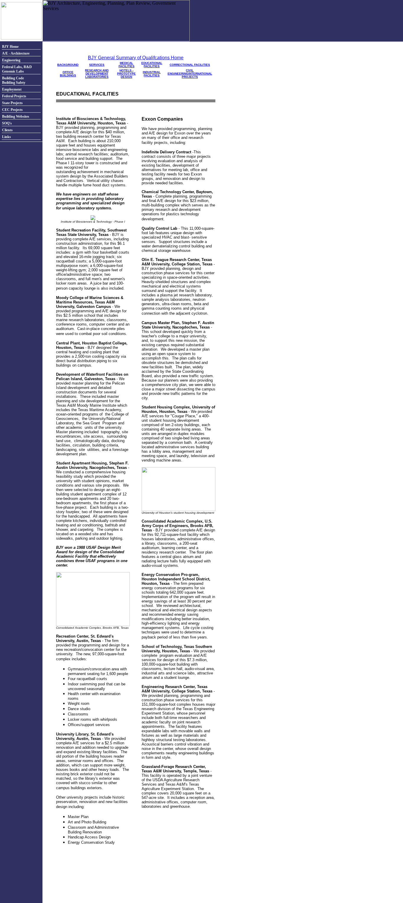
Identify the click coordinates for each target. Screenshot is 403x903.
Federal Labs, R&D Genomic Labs (17, 69)
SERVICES (96, 64)
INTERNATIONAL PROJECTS (197, 75)
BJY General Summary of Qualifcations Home (136, 57)
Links (6, 137)
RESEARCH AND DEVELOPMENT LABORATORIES (97, 73)
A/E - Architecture (16, 53)
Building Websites (15, 116)
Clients (7, 130)
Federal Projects (14, 96)
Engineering (11, 60)
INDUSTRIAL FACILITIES (151, 73)
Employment (12, 89)
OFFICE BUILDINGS (68, 73)
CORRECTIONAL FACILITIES (190, 64)
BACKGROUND (67, 64)
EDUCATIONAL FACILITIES (151, 64)
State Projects (12, 103)
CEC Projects (12, 110)
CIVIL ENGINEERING (181, 72)
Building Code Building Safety (13, 80)
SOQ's (7, 123)
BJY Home (10, 47)
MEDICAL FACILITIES (127, 64)
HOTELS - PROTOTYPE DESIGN (126, 73)
